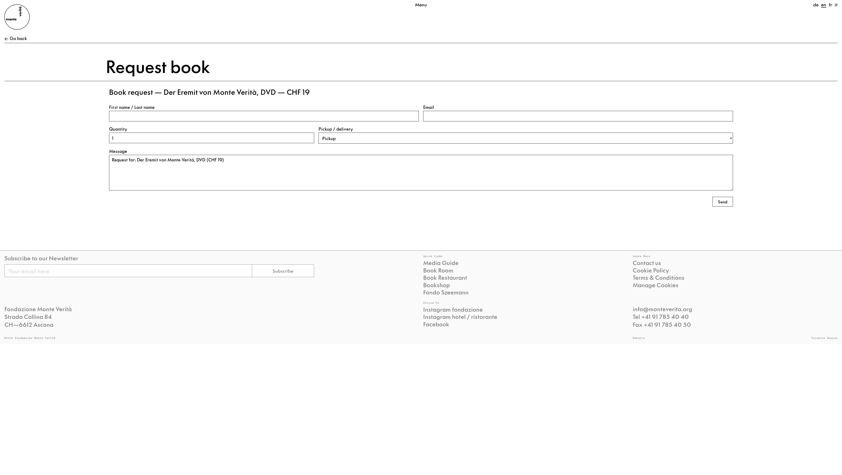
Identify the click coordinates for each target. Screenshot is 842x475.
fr (830, 4)
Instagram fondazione (453, 309)
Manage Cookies (655, 285)
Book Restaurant (445, 277)
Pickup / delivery (336, 129)
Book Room (438, 270)
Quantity (118, 129)
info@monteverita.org (662, 308)
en (823, 4)
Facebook (436, 324)
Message (118, 151)
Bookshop (436, 285)
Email (428, 107)
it (836, 4)
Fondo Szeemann (446, 292)
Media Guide (441, 262)
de (815, 4)
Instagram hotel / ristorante (460, 316)
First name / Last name (132, 107)
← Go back (15, 38)
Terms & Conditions (658, 277)
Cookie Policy (651, 270)
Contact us (647, 262)
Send (722, 202)
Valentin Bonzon (824, 338)
